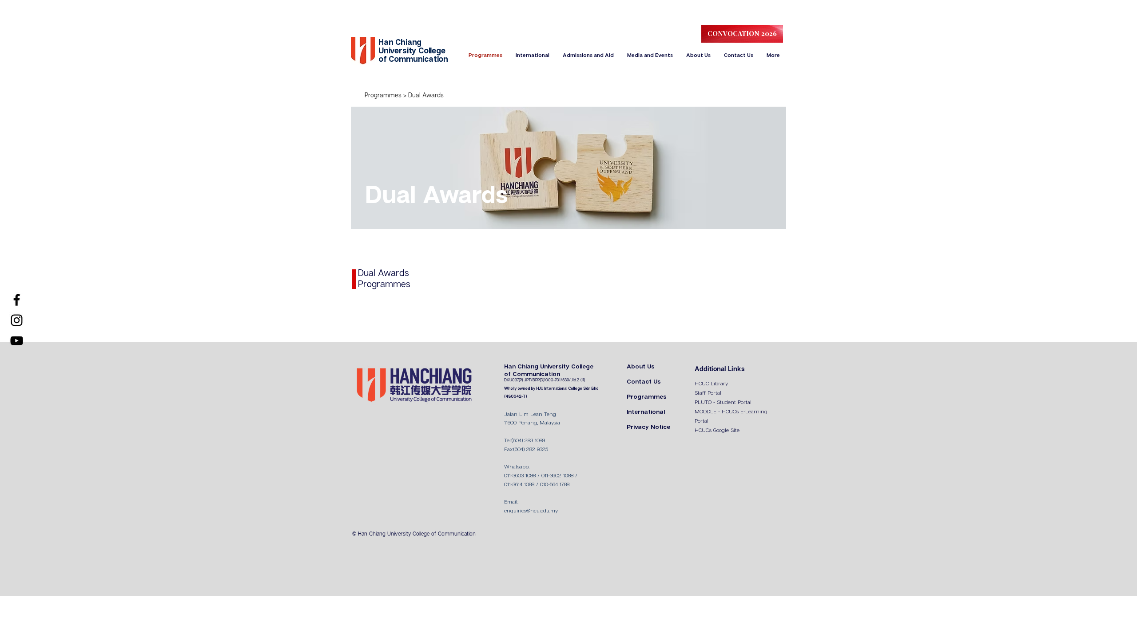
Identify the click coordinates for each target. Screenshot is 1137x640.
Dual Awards (426, 95)
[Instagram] (16, 320)
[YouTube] (16, 340)
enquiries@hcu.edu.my (531, 511)
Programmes (384, 95)
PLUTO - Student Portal (723, 402)
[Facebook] (16, 300)
